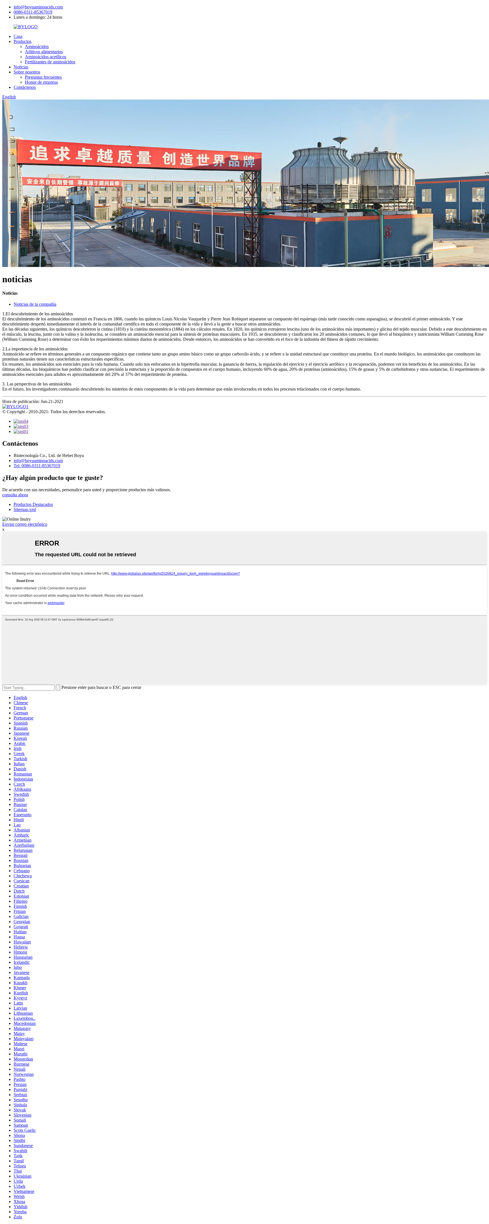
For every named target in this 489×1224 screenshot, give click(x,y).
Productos (22, 41)
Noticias (21, 66)
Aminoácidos (37, 46)
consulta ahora (15, 494)
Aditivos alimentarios (44, 51)
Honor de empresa (41, 82)
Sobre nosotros (27, 72)
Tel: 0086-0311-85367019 (37, 465)
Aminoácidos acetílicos (45, 56)
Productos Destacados (33, 504)
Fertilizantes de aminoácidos (50, 61)
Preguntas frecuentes (43, 77)
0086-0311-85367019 (33, 12)
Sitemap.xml (25, 509)
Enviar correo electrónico (24, 524)
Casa (18, 36)
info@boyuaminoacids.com (38, 7)
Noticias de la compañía (35, 304)
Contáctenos (25, 87)
